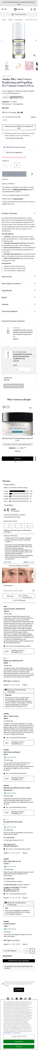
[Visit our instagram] (17, 998)
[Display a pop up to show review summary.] (25, 448)
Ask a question (18, 104)
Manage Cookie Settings (19, 1036)
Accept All (19, 1046)
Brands (10, 19)
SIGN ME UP (18, 990)
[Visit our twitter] (12, 998)
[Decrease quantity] (5, 165)
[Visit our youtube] (21, 998)
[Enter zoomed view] (34, 55)
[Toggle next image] (36, 40)
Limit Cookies (19, 1041)
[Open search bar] (5, 9)
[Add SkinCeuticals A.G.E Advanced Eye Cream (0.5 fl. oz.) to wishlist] (30, 408)
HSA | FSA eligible (11, 112)
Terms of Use (16, 1033)
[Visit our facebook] (8, 998)
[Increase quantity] (17, 165)
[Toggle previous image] (1, 40)
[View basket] (34, 9)
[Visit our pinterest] (30, 998)
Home (4, 19)
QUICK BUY (17, 458)
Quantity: (6, 161)
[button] (18, 97)
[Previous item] (3, 433)
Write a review (7, 104)
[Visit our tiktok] (25, 998)
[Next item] (34, 433)
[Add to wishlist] (32, 174)
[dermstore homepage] (18, 9)
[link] (31, 9)
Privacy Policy (7, 1033)
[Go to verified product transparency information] (13, 97)
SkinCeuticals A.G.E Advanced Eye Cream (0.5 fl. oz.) (17, 439)
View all (33, 117)
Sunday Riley (19, 19)
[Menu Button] (2, 9)
